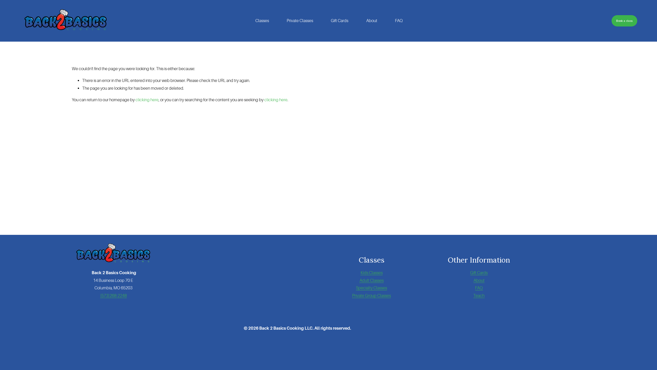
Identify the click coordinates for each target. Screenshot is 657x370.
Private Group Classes (371, 295)
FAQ (399, 20)
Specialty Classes (371, 287)
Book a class (624, 21)
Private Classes (300, 20)
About (371, 20)
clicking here (147, 99)
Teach (479, 295)
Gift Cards (339, 20)
